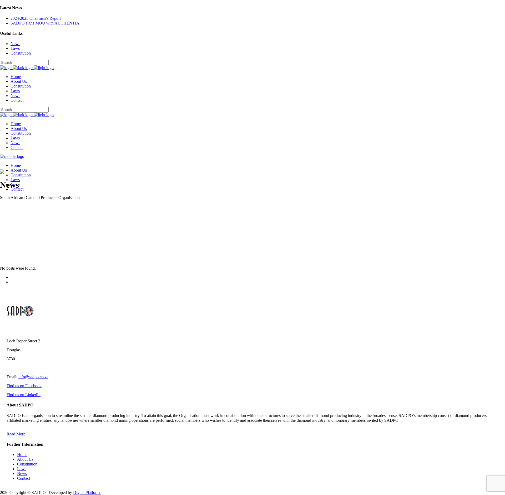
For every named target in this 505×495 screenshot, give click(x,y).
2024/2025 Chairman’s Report (36, 18)
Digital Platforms (87, 492)
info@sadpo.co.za (33, 377)
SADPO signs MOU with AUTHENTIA (45, 23)
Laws (15, 48)
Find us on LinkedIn (24, 394)
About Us (25, 459)
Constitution (21, 53)
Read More (16, 434)
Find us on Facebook (24, 386)
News (15, 43)
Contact (23, 478)
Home (22, 454)
